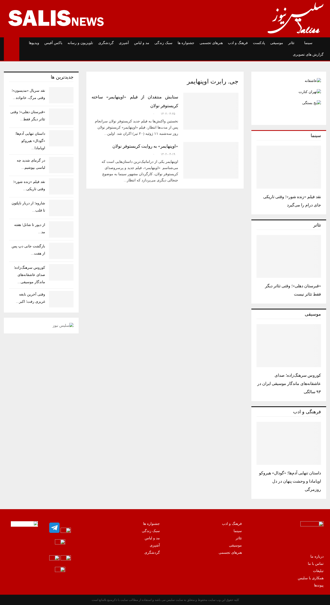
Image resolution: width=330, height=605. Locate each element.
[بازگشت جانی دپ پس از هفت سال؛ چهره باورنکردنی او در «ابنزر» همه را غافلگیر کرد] (61, 251)
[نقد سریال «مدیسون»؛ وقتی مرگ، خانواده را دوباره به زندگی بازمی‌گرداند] (61, 95)
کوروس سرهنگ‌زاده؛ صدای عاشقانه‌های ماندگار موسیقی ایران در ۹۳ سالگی (289, 383)
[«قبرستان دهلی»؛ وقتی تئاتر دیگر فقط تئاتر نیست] (289, 256)
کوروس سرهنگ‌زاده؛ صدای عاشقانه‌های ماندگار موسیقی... (29, 275)
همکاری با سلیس (311, 578)
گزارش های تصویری (308, 54)
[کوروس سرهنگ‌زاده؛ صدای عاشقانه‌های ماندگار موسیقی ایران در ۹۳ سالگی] (289, 345)
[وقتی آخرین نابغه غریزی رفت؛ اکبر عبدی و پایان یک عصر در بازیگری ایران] (61, 299)
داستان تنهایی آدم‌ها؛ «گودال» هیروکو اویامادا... (30, 141)
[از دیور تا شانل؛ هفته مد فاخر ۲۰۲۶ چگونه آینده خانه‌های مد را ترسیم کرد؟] (61, 229)
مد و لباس (141, 43)
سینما (308, 43)
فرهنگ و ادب (238, 43)
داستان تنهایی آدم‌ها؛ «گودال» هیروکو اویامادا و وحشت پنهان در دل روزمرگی (290, 481)
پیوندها (319, 585)
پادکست (259, 43)
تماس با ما (316, 564)
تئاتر (291, 43)
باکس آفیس (53, 43)
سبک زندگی (163, 43)
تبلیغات (318, 571)
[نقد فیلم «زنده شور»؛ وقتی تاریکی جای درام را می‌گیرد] (289, 167)
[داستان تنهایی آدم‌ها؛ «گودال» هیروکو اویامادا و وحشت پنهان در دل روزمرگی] (289, 443)
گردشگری (106, 43)
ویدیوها (34, 43)
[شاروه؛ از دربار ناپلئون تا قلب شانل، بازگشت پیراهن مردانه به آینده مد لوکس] (61, 208)
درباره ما (317, 556)
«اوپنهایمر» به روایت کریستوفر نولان (145, 146)
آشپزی (124, 43)
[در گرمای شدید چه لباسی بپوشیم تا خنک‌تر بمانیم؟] (61, 165)
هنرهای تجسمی (211, 43)
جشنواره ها (186, 43)
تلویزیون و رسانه (80, 43)
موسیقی (276, 43)
